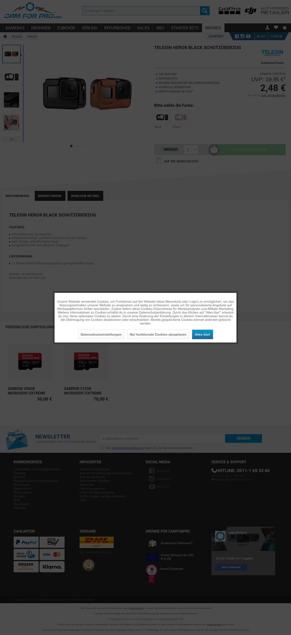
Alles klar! (202, 334)
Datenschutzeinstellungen (101, 334)
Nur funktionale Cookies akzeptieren (158, 334)
